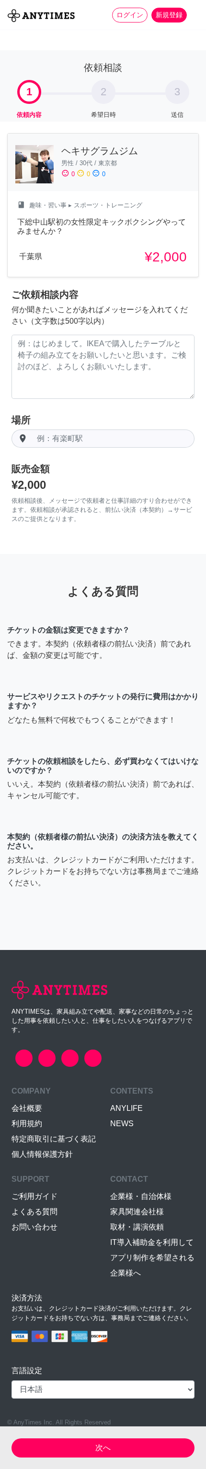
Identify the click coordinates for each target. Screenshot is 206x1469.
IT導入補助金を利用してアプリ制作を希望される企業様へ (152, 1257)
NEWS (122, 1123)
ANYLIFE (126, 1108)
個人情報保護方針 (42, 1154)
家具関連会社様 (137, 1212)
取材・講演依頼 (137, 1227)
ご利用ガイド (34, 1196)
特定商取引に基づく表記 (53, 1139)
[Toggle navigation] (192, 15)
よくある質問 (34, 1212)
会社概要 (26, 1108)
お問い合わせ (34, 1227)
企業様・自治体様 (141, 1196)
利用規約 (26, 1123)
